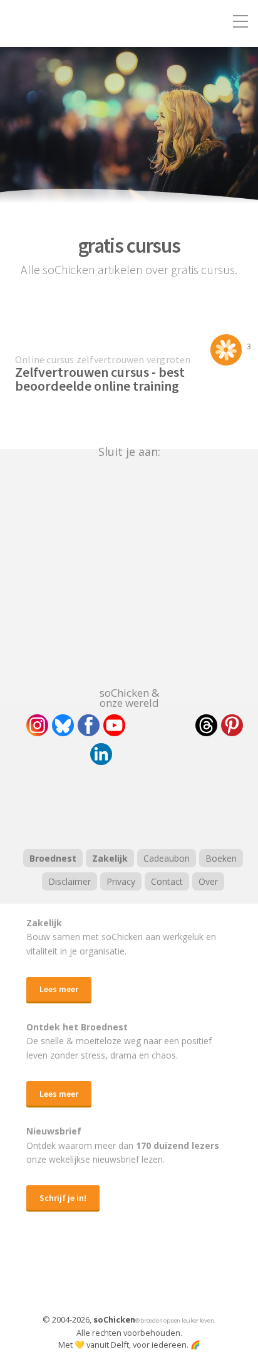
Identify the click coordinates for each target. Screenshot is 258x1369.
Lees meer (58, 989)
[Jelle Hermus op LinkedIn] (101, 754)
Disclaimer (69, 881)
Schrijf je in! (62, 1197)
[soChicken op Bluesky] (63, 725)
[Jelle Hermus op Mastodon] (147, 754)
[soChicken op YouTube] (114, 725)
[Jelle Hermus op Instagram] (37, 725)
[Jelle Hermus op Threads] (206, 725)
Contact (167, 881)
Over (208, 881)
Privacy (120, 881)
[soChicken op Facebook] (89, 725)
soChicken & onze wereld (129, 696)
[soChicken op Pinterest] (232, 725)
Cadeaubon (166, 858)
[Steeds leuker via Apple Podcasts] (161, 805)
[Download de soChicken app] (96, 1275)
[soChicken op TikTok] (160, 725)
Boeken (221, 858)
